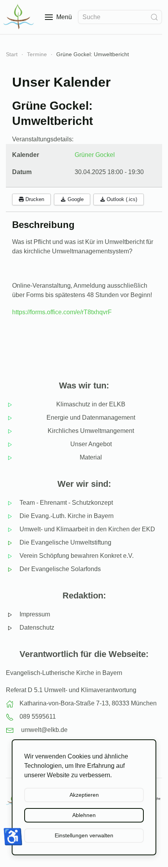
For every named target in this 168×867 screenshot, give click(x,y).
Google (75, 199)
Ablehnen (84, 815)
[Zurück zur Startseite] (19, 17)
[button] (58, 17)
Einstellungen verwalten (84, 835)
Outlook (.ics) (121, 199)
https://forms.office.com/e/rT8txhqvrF (62, 312)
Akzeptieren (84, 795)
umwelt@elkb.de (44, 729)
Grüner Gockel (95, 154)
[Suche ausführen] (154, 17)
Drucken (34, 199)
